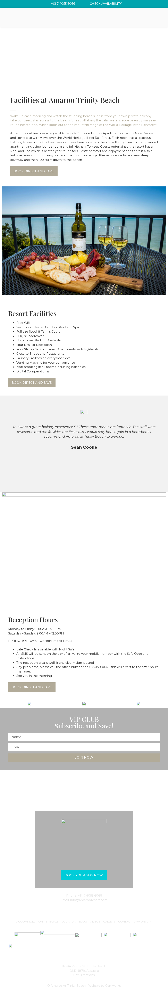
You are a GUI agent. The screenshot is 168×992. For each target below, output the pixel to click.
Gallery (109, 921)
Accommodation (29, 921)
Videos (95, 921)
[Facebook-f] (84, 909)
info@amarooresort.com (89, 900)
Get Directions (84, 975)
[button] (34, 171)
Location (69, 921)
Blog (83, 921)
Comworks (113, 986)
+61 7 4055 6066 (90, 895)
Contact (125, 921)
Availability (143, 921)
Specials (52, 921)
